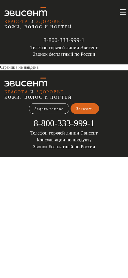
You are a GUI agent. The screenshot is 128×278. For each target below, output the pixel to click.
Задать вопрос (49, 108)
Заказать (84, 108)
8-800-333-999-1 (64, 40)
